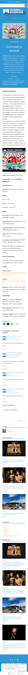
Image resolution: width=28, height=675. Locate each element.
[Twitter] (11, 1)
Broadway (6, 529)
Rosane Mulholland (13, 84)
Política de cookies (11, 668)
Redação (4, 464)
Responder (4, 349)
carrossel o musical (11, 81)
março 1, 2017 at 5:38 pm (12, 357)
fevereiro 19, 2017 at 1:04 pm (13, 339)
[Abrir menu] (14, 18)
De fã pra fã (6, 530)
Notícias (4, 458)
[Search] (26, 5)
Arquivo (11, 41)
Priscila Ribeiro (14, 76)
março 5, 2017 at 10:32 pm (13, 375)
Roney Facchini (19, 82)
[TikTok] (16, 1)
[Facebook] (9, 1)
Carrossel (4, 81)
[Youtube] (18, 1)
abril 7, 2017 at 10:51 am (12, 392)
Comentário (20, 420)
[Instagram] (14, 1)
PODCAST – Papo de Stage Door (11, 536)
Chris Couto (18, 81)
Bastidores (6, 527)
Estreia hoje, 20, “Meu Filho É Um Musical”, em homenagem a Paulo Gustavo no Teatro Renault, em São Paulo (13, 461)
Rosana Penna (5, 84)
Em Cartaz (16, 41)
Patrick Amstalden (12, 82)
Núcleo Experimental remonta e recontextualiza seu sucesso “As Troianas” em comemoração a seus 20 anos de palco (13, 488)
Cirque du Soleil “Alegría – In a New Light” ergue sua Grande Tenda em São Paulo (13, 514)
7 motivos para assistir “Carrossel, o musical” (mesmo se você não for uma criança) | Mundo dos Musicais (15, 354)
